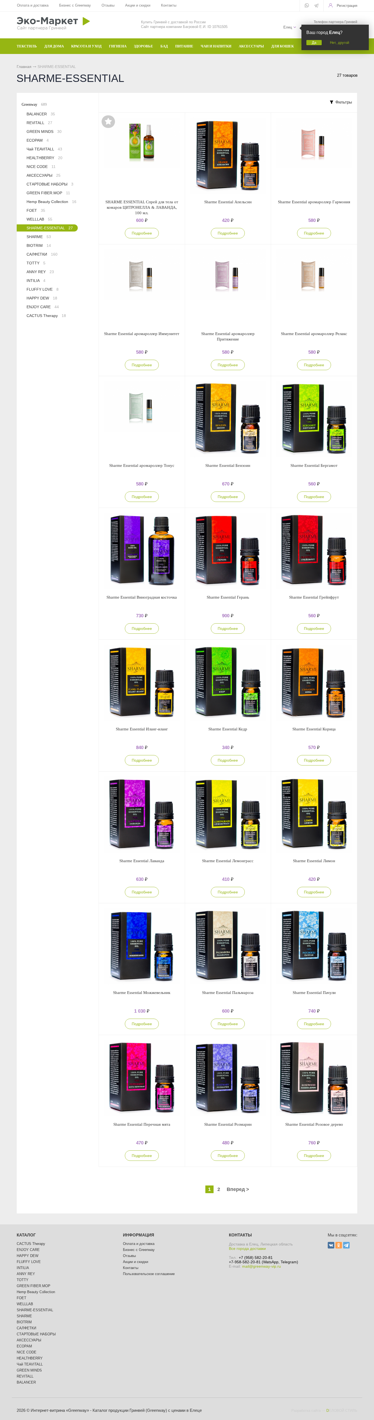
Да (314, 43)
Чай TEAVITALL (44, 149)
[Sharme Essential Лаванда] (142, 814)
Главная (24, 66)
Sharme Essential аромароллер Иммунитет (141, 334)
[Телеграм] (316, 6)
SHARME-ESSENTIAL (50, 228)
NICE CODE (41, 166)
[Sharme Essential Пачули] (314, 946)
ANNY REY (40, 272)
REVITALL (39, 123)
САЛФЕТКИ (42, 254)
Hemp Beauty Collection (51, 201)
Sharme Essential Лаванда (141, 861)
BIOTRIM (39, 245)
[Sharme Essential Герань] (228, 551)
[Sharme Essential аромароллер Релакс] (314, 287)
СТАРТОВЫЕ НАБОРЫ (50, 184)
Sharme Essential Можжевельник (141, 992)
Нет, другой (339, 43)
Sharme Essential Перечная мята (141, 1124)
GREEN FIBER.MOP (48, 193)
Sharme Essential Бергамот (314, 465)
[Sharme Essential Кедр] (228, 683)
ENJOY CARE (43, 307)
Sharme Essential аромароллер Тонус (141, 465)
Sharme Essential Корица (314, 729)
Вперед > (238, 1189)
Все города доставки (247, 1248)
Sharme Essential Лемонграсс (228, 861)
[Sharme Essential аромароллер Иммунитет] (142, 287)
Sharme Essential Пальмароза (228, 992)
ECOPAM (38, 140)
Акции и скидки (137, 5)
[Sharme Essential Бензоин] (228, 419)
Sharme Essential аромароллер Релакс (314, 334)
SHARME (39, 237)
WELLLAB (39, 219)
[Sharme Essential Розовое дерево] (314, 1078)
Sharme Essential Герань (228, 597)
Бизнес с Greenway (75, 5)
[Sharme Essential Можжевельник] (142, 946)
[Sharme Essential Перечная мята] (142, 1078)
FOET (36, 210)
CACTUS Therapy (46, 315)
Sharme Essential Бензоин (227, 465)
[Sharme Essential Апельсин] (228, 156)
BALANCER (41, 114)
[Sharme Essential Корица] (314, 683)
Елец (287, 27)
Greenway (34, 104)
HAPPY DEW (42, 298)
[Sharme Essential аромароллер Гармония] (314, 156)
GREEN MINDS (44, 131)
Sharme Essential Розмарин (228, 1124)
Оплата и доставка (32, 5)
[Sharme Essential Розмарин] (228, 1078)
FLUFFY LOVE (43, 289)
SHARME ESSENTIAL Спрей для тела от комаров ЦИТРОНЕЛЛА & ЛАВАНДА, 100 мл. (141, 207)
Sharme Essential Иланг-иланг (142, 729)
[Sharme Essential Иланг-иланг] (142, 683)
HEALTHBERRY (44, 158)
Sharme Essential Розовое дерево (314, 1124)
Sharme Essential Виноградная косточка (142, 597)
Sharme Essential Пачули (314, 992)
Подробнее (142, 233)
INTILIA (36, 280)
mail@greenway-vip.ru (261, 1266)
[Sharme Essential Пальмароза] (228, 946)
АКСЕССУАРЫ (44, 175)
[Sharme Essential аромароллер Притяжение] (228, 287)
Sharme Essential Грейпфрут (314, 597)
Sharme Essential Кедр (227, 729)
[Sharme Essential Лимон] (314, 814)
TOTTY (36, 263)
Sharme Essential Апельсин (228, 202)
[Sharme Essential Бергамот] (314, 419)
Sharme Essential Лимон (314, 861)
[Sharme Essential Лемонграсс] (228, 814)
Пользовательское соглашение (149, 1274)
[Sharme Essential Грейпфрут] (314, 551)
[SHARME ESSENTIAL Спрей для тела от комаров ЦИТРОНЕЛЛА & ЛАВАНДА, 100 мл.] (142, 156)
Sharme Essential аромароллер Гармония (314, 202)
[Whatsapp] (307, 5)
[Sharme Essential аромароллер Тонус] (142, 419)
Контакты (168, 5)
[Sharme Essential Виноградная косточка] (142, 551)
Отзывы (108, 5)
